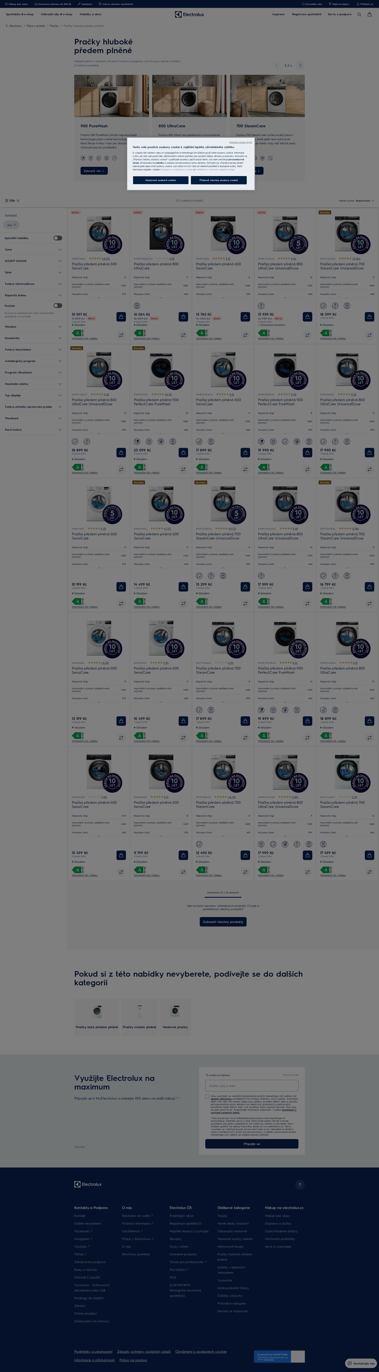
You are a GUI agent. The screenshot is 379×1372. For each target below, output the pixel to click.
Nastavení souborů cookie (160, 180)
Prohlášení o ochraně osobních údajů (215, 169)
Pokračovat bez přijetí (240, 142)
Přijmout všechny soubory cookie (219, 180)
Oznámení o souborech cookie (176, 169)
